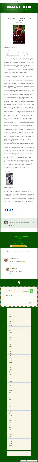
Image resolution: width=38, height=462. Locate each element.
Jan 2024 (10, 365)
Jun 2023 (10, 376)
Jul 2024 (10, 355)
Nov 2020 (10, 431)
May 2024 (10, 358)
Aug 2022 (10, 394)
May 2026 (10, 316)
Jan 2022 (10, 406)
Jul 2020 (10, 438)
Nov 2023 (10, 367)
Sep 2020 (10, 434)
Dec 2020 (10, 429)
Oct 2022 (10, 390)
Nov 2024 (10, 348)
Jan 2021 (10, 427)
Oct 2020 (10, 432)
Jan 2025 (10, 344)
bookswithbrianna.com (13, 258)
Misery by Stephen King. (19, 242)
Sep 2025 (10, 330)
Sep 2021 (10, 413)
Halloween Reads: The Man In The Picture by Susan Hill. (19, 236)
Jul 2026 (10, 312)
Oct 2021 (10, 411)
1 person (13, 263)
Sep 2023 (10, 371)
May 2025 (10, 337)
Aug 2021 (10, 415)
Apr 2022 (10, 401)
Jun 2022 (10, 397)
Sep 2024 (10, 351)
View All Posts (12, 225)
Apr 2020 (10, 443)
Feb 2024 (10, 364)
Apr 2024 (10, 360)
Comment (29, 302)
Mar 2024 (10, 362)
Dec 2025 (10, 325)
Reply (10, 265)
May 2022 (10, 399)
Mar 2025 (10, 341)
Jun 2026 (10, 314)
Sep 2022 (10, 392)
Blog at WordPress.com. (19, 459)
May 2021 (10, 420)
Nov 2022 (10, 388)
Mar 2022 (10, 402)
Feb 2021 (10, 425)
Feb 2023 (10, 383)
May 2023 (10, 378)
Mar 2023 (10, 381)
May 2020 (10, 441)
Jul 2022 (10, 395)
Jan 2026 (10, 323)
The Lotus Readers (19, 6)
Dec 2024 (10, 346)
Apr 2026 (10, 318)
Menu (20, 1)
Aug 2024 (10, 353)
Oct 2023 (10, 369)
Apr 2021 (10, 422)
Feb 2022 (10, 404)
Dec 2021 (10, 408)
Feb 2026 (10, 321)
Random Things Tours (19, 15)
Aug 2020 (10, 436)
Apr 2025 (10, 339)
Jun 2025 (10, 335)
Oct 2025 (10, 328)
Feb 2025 (10, 342)
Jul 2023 (10, 374)
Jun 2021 (10, 418)
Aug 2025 (10, 332)
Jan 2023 (10, 385)
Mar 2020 (10, 445)
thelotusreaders (16, 221)
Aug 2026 (10, 311)
